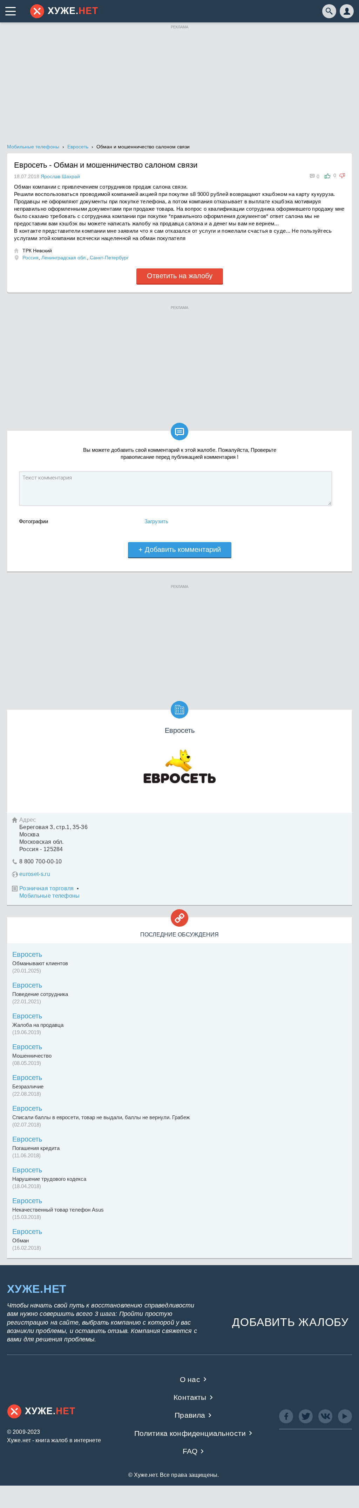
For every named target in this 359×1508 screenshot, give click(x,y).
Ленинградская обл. (64, 257)
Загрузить (156, 521)
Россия (30, 257)
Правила (190, 1415)
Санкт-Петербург (109, 257)
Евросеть (27, 954)
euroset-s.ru (34, 874)
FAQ (190, 1451)
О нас (190, 1379)
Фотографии (33, 521)
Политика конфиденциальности (190, 1433)
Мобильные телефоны (49, 896)
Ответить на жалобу (179, 276)
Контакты (190, 1397)
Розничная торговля (46, 888)
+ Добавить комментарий (179, 549)
